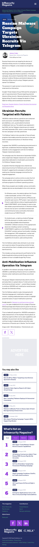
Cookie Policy (30, 542)
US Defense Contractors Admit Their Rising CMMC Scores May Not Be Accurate (25, 456)
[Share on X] (12, 332)
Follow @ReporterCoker (15, 57)
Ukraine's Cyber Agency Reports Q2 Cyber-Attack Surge (17, 389)
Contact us (5, 511)
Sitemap (4, 544)
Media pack (5, 517)
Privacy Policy (17, 540)
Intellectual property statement (10, 542)
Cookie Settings (23, 542)
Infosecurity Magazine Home (9, 10)
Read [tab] (7, 438)
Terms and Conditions (7, 540)
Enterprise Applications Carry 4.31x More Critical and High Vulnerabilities (25, 493)
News (19, 10)
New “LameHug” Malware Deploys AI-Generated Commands (19, 399)
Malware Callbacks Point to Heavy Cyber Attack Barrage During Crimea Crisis (19, 409)
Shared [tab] (15, 438)
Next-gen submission (25, 511)
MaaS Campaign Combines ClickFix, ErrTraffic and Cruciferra (24, 474)
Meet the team (5, 509)
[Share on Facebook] (5, 332)
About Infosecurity (6, 507)
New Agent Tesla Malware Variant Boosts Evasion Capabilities (23, 445)
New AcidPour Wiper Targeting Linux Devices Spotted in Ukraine (18, 378)
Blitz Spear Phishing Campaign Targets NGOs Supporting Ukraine (18, 420)
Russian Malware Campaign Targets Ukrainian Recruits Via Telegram (19, 10)
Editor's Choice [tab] (31, 437)
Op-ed (21, 509)
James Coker (13, 53)
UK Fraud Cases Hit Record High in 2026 (24, 484)
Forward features (24, 507)
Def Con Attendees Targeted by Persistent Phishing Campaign (23, 464)
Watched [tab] (23, 438)
